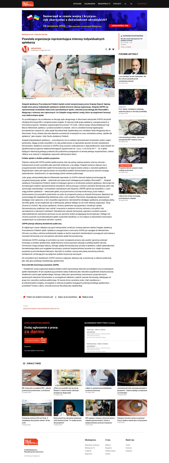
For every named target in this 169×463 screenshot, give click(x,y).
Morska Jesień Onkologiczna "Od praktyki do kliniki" (131, 39)
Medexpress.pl (27, 34)
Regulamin (27, 346)
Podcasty (117, 4)
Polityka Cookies (110, 451)
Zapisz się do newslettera (67, 297)
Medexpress (36, 48)
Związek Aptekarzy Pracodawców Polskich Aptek (41, 308)
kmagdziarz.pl (36, 456)
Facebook (129, 448)
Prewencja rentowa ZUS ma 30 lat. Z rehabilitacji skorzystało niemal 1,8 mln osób (36, 420)
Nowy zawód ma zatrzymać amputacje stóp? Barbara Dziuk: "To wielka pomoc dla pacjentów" (68, 420)
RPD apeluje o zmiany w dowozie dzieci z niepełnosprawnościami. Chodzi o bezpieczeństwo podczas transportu (100, 420)
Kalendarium (89, 4)
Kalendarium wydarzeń (92, 445)
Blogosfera (88, 454)
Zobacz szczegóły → (126, 47)
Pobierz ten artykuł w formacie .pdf (40, 297)
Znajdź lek (88, 451)
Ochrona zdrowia (41, 34)
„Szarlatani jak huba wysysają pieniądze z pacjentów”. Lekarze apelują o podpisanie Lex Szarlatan (132, 390)
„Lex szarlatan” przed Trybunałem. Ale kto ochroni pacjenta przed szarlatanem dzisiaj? (132, 79)
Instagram (129, 451)
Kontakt (107, 454)
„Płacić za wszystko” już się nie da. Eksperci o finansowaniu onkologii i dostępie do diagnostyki (66, 390)
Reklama (108, 445)
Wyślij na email (87, 297)
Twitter (128, 445)
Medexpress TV (90, 448)
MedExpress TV (104, 4)
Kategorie (77, 4)
